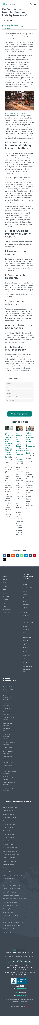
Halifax (25, 659)
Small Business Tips (13, 397)
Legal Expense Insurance (7, 758)
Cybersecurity (11, 387)
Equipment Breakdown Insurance (6, 736)
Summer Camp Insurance (11, 919)
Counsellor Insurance (9, 834)
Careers (5, 593)
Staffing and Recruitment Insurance (14, 922)
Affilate (9, 383)
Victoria (25, 633)
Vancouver (26, 629)
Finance (9, 390)
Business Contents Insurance (9, 691)
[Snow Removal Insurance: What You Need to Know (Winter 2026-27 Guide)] (9, 428)
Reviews (5, 583)
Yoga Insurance (8, 932)
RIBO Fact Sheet (30, 972)
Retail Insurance (8, 912)
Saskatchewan (27, 637)
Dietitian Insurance (9, 844)
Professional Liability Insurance (9, 772)
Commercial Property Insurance (9, 719)
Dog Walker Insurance (10, 848)
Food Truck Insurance (9, 861)
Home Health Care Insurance (12, 872)
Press (4, 589)
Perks (5, 586)
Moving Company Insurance (12, 889)
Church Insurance (8, 821)
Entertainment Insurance (11, 854)
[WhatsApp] (22, 556)
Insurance (10, 393)
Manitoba (26, 648)
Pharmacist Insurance (10, 902)
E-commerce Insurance (10, 851)
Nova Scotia (26, 655)
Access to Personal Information (13, 972)
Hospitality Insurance (9, 878)
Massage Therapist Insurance (12, 885)
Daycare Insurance (9, 841)
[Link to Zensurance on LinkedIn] (17, 961)
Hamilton (25, 591)
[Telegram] (26, 556)
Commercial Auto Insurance (8, 713)
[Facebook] (4, 556)
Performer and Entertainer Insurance (14, 899)
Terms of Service (14, 965)
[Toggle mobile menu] (35, 4)
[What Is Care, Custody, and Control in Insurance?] (30, 428)
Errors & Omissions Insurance (9, 743)
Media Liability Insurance (7, 767)
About (5, 579)
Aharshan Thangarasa (11, 25)
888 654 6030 (11, 952)
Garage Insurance (8, 868)
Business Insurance (9, 686)
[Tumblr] (30, 556)
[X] (9, 556)
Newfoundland (27, 666)
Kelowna (25, 626)
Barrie (24, 601)
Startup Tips (10, 400)
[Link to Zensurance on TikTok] (29, 961)
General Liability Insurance (8, 752)
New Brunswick (28, 663)
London (25, 594)
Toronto (25, 588)
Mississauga (26, 598)
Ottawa (32, 588)
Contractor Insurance (9, 827)
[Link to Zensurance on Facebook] (9, 961)
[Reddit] (13, 556)
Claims (5, 606)
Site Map (14, 970)
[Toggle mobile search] (31, 4)
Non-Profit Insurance (9, 892)
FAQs (4, 603)
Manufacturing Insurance (11, 882)
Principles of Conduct (19, 974)
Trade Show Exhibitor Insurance (13, 929)
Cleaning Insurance (9, 824)
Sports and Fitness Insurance (12, 915)
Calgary (25, 619)
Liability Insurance (8, 762)
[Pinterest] (35, 556)
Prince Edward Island (27, 671)
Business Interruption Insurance (7, 697)
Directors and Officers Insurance (8, 730)
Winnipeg (26, 651)
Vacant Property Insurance (8, 789)
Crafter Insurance (8, 837)
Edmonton (26, 615)
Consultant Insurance (9, 831)
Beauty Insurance (8, 814)
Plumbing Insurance (9, 909)
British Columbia (28, 623)
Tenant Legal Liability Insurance (9, 783)
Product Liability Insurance (8, 778)
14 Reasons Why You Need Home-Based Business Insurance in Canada (20, 444)
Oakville (25, 608)
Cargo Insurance (8, 708)
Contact (5, 600)
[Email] (4, 560)
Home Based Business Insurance (13, 875)
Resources (6, 596)
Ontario (25, 584)
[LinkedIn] (17, 556)
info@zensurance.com (26, 952)
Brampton (26, 604)
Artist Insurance (8, 811)
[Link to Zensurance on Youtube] (25, 961)
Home (5, 576)
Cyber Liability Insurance (7, 724)
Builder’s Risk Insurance (7, 704)
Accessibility (22, 970)
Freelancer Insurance (9, 864)
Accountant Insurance (10, 807)
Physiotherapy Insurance (11, 905)
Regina (25, 644)
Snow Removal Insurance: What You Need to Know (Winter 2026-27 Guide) (10, 442)
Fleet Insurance (8, 748)
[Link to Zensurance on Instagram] (21, 961)
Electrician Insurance (9, 858)
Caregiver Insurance (9, 817)
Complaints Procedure (6, 611)
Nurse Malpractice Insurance (12, 895)
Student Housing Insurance (11, 925)
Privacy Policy (25, 965)
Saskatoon (26, 640)
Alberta (25, 612)
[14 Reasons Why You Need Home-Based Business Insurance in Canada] (19, 428)
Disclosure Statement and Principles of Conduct (19, 967)
